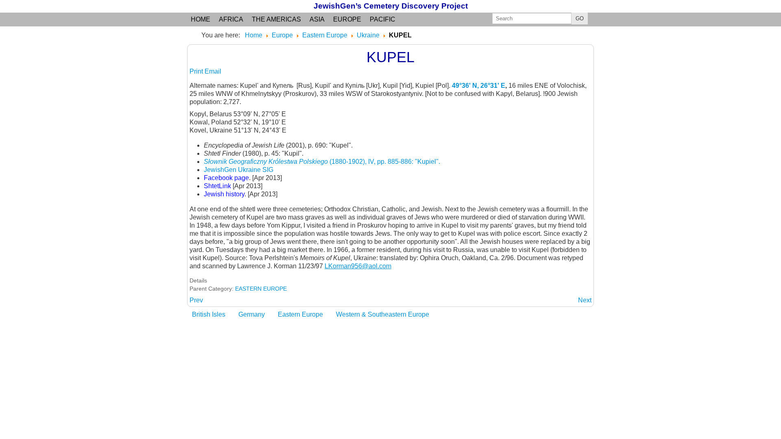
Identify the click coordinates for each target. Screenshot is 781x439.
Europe (347, 19)
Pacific (382, 19)
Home (200, 19)
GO (580, 18)
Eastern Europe (300, 314)
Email (213, 71)
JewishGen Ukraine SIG (238, 169)
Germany (251, 314)
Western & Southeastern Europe (382, 314)
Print (197, 71)
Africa (231, 19)
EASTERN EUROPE (261, 288)
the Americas (276, 19)
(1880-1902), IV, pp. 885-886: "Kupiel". (322, 161)
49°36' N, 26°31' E (478, 85)
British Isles (208, 314)
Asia (317, 19)
